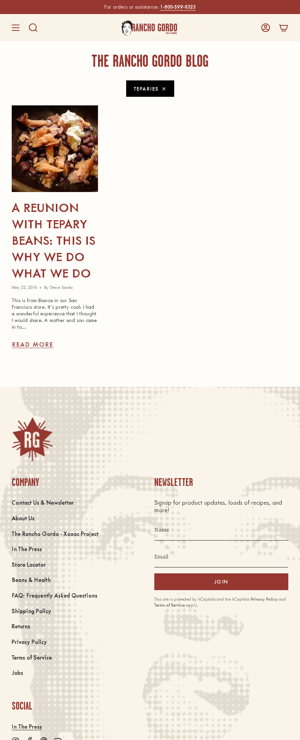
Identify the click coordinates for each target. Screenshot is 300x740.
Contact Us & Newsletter (43, 502)
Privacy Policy (29, 642)
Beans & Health (31, 579)
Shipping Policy (31, 611)
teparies (146, 88)
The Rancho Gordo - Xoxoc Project (55, 533)
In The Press (27, 549)
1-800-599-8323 (178, 6)
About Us (23, 518)
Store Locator (29, 564)
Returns (21, 626)
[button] (33, 28)
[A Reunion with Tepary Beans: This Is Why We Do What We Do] (55, 148)
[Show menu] (15, 28)
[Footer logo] (32, 439)
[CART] (284, 28)
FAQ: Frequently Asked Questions (54, 595)
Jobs (17, 672)
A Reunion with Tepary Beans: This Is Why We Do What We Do (53, 239)
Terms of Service (32, 657)
